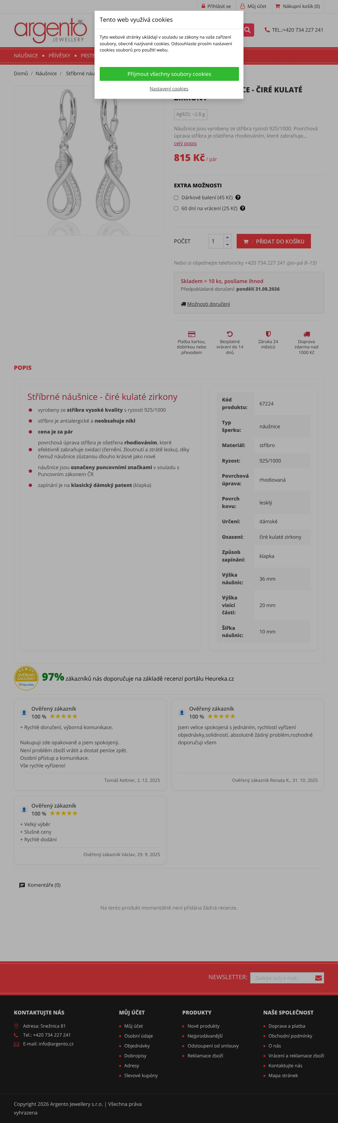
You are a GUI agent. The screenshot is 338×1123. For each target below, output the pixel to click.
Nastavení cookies (169, 89)
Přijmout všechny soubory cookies (169, 74)
